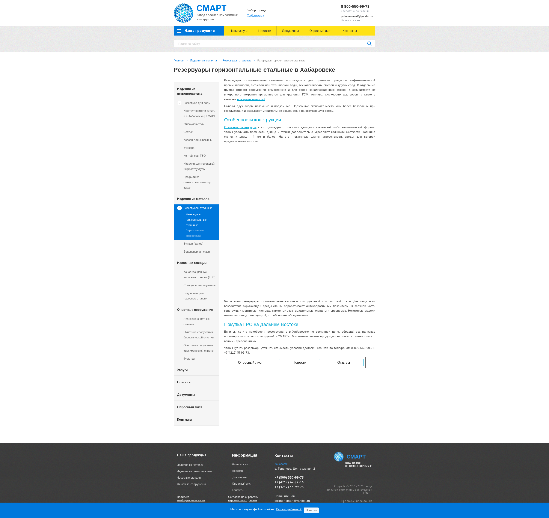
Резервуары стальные (198, 208)
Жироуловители (194, 124)
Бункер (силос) (193, 243)
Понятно (311, 510)
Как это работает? (289, 509)
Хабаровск (255, 15)
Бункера (189, 147)
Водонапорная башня (197, 251)
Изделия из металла (193, 199)
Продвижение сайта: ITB (356, 501)
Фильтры (189, 358)
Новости (264, 30)
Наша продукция (191, 455)
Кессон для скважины (198, 139)
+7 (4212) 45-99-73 (289, 487)
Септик (188, 132)
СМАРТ (356, 457)
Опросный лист (320, 30)
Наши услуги (238, 30)
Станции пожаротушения (200, 285)
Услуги (182, 370)
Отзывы (343, 362)
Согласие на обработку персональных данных (243, 498)
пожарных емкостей (251, 99)
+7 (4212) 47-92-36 (289, 482)
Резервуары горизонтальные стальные (196, 220)
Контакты (349, 30)
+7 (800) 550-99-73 (289, 477)
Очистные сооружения (195, 309)
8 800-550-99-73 (355, 6)
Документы (290, 30)
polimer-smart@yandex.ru (357, 16)
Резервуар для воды (197, 102)
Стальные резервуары (240, 127)
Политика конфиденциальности (191, 498)
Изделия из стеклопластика (189, 91)
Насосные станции (192, 263)
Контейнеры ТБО (195, 155)
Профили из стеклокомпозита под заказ (197, 182)
